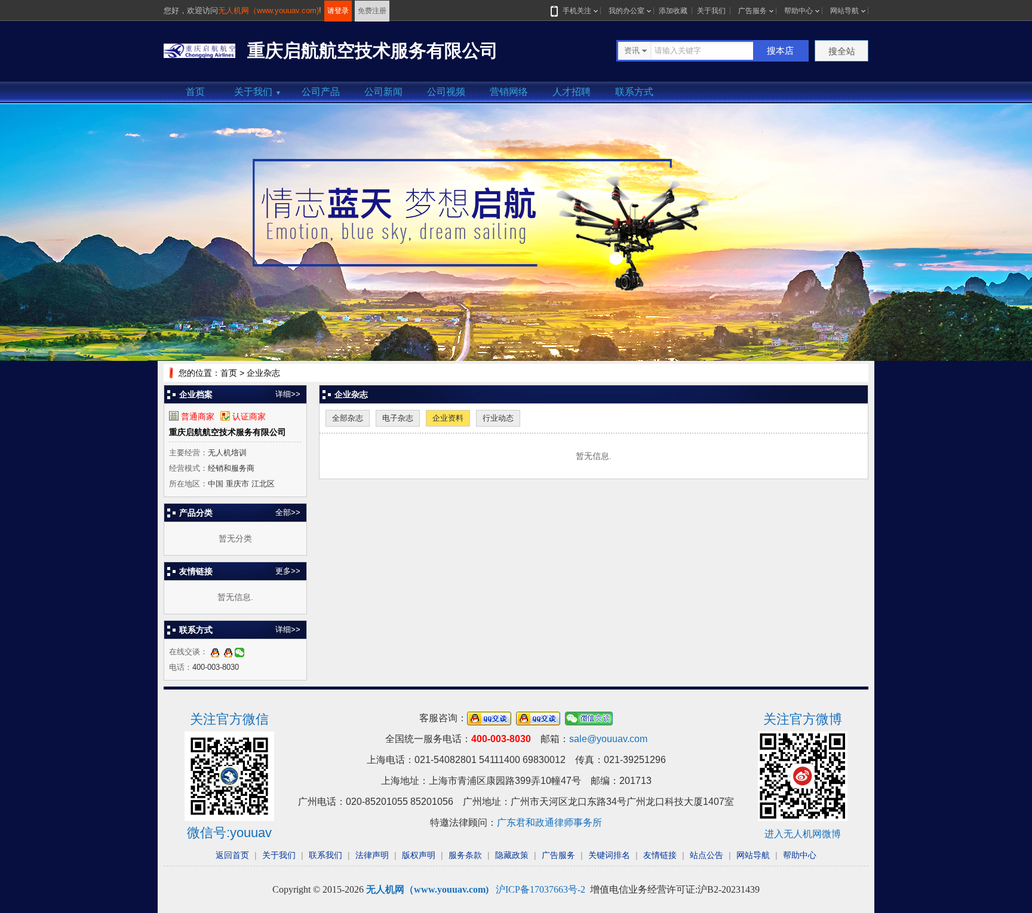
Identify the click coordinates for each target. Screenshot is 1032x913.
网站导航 (844, 11)
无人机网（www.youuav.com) (268, 10)
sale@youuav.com (608, 739)
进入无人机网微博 (802, 834)
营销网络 (509, 92)
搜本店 (780, 50)
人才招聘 (571, 92)
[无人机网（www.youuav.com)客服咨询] (215, 651)
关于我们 (711, 11)
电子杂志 (397, 417)
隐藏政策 (512, 855)
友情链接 (660, 855)
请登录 (338, 11)
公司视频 (446, 92)
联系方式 (634, 92)
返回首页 (232, 855)
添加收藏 (673, 11)
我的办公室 (626, 11)
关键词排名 (609, 855)
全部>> (287, 512)
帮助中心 (798, 11)
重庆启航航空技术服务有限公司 (227, 432)
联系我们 (325, 855)
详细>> (287, 394)
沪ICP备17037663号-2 (540, 889)
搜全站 (841, 51)
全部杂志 (347, 417)
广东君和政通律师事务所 (549, 822)
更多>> (287, 570)
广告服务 (752, 11)
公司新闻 (383, 92)
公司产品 (321, 92)
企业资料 (447, 417)
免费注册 (372, 11)
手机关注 (577, 11)
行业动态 (498, 417)
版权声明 (418, 855)
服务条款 (465, 855)
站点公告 (706, 855)
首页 (195, 92)
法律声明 (372, 855)
